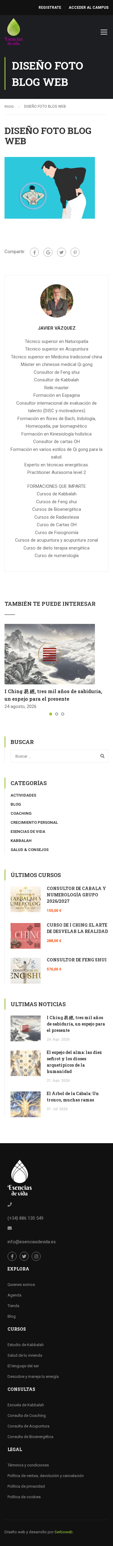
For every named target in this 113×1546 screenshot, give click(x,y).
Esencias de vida (28, 831)
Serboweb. (64, 1532)
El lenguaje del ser (23, 1366)
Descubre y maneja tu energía (33, 1376)
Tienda (13, 1305)
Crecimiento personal (34, 822)
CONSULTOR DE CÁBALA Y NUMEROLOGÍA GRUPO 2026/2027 (76, 895)
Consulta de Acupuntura (28, 1426)
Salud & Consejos (30, 849)
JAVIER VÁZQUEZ (57, 328)
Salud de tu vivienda (25, 1355)
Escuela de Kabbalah (26, 1405)
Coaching (21, 813)
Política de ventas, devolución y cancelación (46, 1475)
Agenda (14, 1295)
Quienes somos (21, 1284)
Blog (16, 804)
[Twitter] (61, 252)
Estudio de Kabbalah (26, 1344)
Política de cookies (24, 1497)
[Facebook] (34, 252)
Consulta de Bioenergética (30, 1436)
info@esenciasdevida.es (32, 1241)
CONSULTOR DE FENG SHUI (77, 960)
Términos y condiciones (28, 1465)
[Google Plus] (47, 252)
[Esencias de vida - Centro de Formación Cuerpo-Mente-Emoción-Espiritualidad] (14, 33)
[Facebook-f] (12, 1256)
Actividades (23, 795)
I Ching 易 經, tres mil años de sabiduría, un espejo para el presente (76, 1024)
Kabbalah (21, 840)
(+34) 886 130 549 (25, 1218)
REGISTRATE (50, 7)
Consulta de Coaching (27, 1415)
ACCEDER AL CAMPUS (88, 7)
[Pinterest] (75, 252)
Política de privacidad (26, 1486)
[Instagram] (36, 1256)
